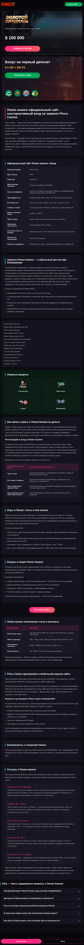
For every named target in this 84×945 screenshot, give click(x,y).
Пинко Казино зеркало (12, 330)
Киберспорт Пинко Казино (13, 348)
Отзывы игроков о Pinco (12, 361)
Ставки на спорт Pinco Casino (14, 345)
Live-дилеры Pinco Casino (13, 354)
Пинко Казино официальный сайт (16, 327)
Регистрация (21, 941)
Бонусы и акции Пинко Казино (14, 342)
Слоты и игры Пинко (11, 357)
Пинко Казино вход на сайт (13, 336)
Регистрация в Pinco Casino (14, 333)
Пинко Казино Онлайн (12, 324)
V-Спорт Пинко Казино (12, 351)
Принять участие (23, 48)
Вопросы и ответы (10, 364)
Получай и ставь (22, 75)
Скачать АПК (72, 4)
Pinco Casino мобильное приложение (17, 339)
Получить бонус (42, 610)
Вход (63, 941)
